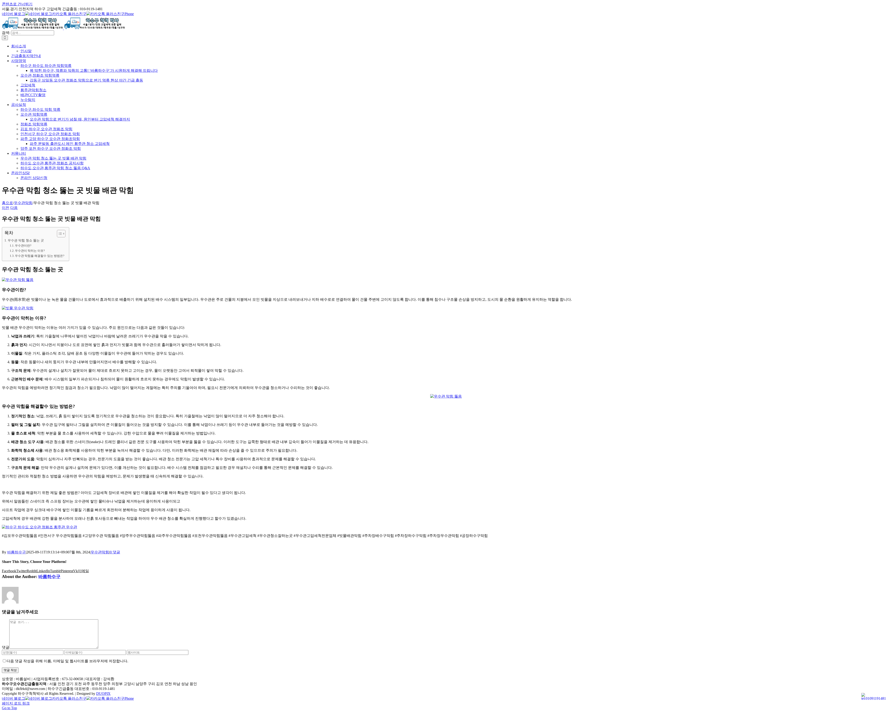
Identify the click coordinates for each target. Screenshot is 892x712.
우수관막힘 (100, 552)
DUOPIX (103, 694)
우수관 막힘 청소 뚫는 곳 (26, 240)
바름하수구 (16, 552)
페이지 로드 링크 (16, 703)
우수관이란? (23, 245)
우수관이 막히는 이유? (30, 250)
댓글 (5, 647)
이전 (5, 208)
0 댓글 (115, 552)
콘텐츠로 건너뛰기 (17, 4)
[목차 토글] (58, 234)
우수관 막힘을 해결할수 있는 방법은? (39, 256)
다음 (14, 208)
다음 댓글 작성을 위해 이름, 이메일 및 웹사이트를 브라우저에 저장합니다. (67, 661)
